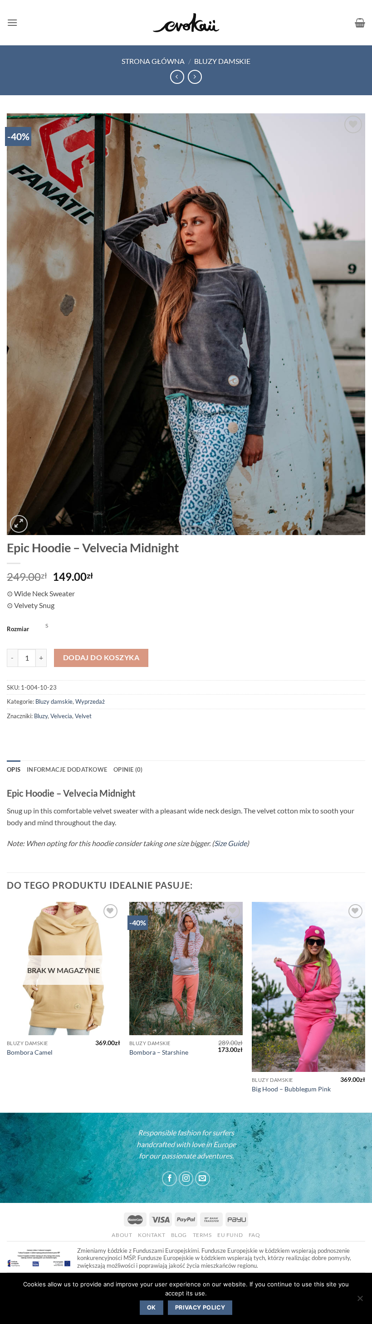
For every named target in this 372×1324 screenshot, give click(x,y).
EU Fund (230, 1235)
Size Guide (230, 843)
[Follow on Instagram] (186, 1178)
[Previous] (7, 1006)
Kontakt (151, 1235)
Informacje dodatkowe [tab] (67, 769)
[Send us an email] (202, 1178)
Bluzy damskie (222, 61)
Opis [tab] (13, 769)
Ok (151, 1307)
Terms (202, 1235)
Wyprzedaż (90, 701)
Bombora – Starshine (158, 1052)
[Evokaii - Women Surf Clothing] (186, 23)
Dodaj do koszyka (101, 657)
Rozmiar (18, 629)
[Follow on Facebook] (169, 1178)
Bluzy (41, 716)
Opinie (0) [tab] (128, 769)
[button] (12, 22)
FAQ (254, 1235)
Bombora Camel (30, 1052)
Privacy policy (200, 1307)
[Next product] (177, 77)
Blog (179, 1235)
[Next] (365, 1006)
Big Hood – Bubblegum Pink (291, 1089)
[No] (359, 1301)
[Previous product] (195, 77)
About (122, 1235)
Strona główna (153, 61)
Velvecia (61, 716)
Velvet (83, 716)
